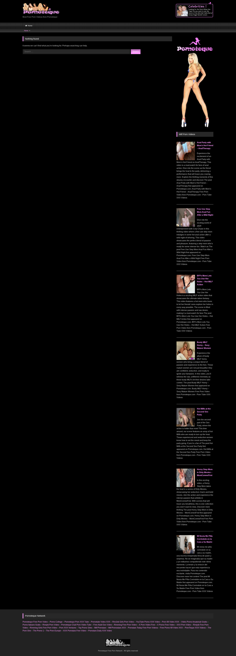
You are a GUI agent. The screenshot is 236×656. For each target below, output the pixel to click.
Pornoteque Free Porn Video (35, 622)
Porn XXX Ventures (67, 628)
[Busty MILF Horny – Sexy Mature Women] (186, 359)
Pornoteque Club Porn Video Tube (76, 625)
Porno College (56, 622)
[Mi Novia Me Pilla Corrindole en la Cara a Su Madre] (186, 553)
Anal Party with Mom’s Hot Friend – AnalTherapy (205, 145)
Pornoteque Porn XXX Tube (77, 622)
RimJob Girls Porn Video (123, 622)
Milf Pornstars (100, 628)
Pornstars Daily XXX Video (100, 631)
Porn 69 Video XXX (170, 622)
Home (30, 26)
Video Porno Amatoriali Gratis (194, 622)
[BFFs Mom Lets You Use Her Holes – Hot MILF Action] (186, 293)
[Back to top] (228, 648)
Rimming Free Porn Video (125, 625)
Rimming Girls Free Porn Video (43, 628)
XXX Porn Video (184, 625)
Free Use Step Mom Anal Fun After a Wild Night (205, 212)
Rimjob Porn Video (51, 625)
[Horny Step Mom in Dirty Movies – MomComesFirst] (186, 486)
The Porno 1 (38, 631)
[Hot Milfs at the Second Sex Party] (186, 426)
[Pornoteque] (41, 9)
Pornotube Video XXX (100, 622)
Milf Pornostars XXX (117, 628)
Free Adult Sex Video (102, 625)
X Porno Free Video (166, 625)
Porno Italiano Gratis (31, 625)
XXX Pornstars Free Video (74, 631)
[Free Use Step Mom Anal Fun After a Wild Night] (186, 226)
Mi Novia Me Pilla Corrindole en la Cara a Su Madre (205, 539)
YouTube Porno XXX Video (148, 622)
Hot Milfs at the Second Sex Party (204, 412)
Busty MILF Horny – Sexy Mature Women (204, 345)
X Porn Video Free (147, 625)
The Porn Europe (53, 631)
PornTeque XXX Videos (195, 628)
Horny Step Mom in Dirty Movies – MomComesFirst (205, 472)
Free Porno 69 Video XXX (171, 628)
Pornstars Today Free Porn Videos (143, 628)
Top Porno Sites (85, 628)
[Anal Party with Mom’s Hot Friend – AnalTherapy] (186, 159)
